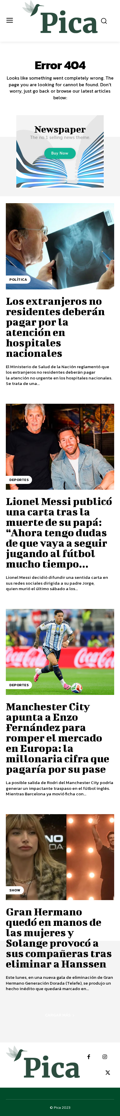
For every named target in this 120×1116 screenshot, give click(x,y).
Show (14, 890)
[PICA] (60, 20)
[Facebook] (88, 1057)
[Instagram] (104, 1057)
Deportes (19, 479)
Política (18, 279)
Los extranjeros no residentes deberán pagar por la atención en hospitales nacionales (55, 327)
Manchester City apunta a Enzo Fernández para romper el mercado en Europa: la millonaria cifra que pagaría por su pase (57, 737)
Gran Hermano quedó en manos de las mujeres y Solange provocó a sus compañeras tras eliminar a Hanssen (59, 937)
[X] (107, 1073)
